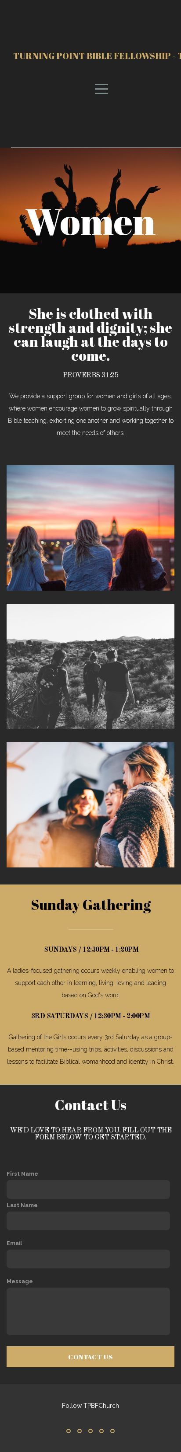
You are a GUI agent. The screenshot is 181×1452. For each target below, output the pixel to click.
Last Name (22, 1205)
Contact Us (90, 1356)
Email (14, 1243)
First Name (22, 1173)
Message (20, 1281)
